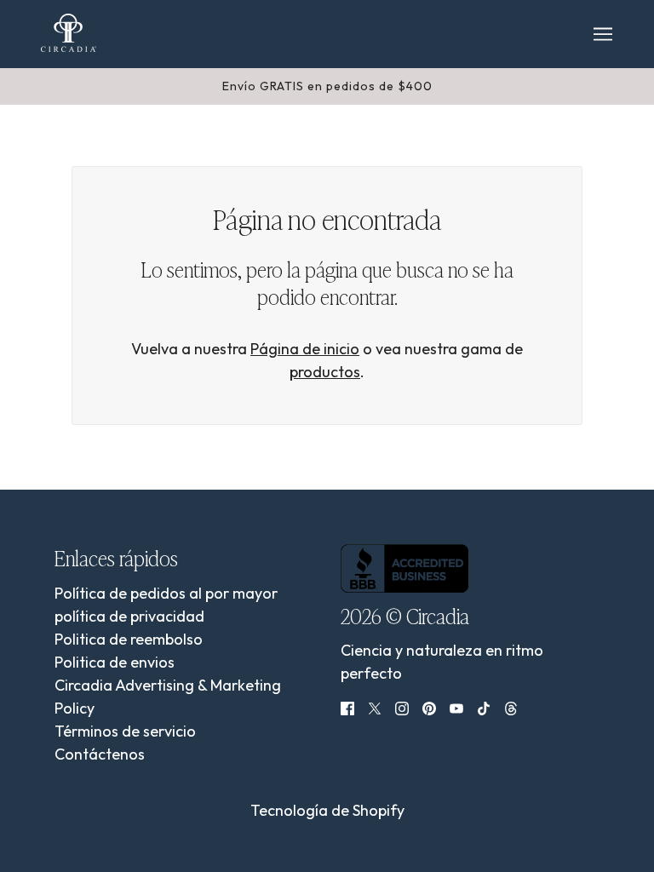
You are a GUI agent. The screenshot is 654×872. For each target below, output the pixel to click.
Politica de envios (114, 662)
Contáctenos (99, 754)
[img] (347, 706)
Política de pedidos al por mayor (166, 593)
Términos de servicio (125, 731)
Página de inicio (304, 349)
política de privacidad (129, 616)
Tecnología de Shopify (327, 810)
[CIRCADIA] (68, 33)
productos (325, 372)
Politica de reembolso (128, 639)
